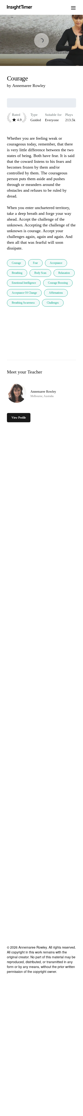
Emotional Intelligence (24, 282)
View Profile (19, 417)
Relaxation (64, 272)
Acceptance (56, 263)
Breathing (17, 272)
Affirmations (56, 292)
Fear (35, 263)
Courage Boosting (58, 282)
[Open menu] (73, 7)
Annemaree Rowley (28, 85)
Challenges (53, 302)
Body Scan (40, 272)
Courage (16, 263)
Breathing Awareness (23, 302)
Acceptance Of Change (24, 292)
